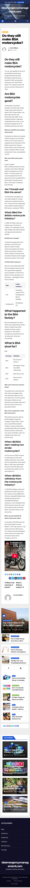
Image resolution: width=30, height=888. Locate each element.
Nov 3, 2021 (7, 629)
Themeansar (15, 878)
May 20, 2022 (9, 773)
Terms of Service (18, 881)
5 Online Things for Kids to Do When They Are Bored (13, 788)
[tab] (9, 668)
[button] (27, 21)
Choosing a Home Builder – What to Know (12, 806)
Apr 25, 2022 (9, 791)
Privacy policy (14, 883)
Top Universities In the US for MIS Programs (13, 624)
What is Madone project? (19, 585)
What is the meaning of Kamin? (9, 585)
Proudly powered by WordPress (10, 877)
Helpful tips (15, 685)
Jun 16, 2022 (9, 755)
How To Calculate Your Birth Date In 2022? (13, 770)
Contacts (9, 881)
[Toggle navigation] (15, 21)
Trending (4, 850)
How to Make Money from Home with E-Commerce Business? (18, 641)
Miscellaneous (6, 620)
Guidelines (4, 833)
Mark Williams (14, 48)
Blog (13, 675)
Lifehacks (4, 841)
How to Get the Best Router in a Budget (14, 751)
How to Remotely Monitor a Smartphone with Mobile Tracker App (19, 652)
